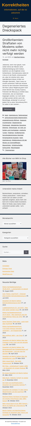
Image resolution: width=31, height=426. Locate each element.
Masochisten (6, 145)
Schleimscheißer (17, 145)
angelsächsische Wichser (10, 120)
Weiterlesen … (8, 109)
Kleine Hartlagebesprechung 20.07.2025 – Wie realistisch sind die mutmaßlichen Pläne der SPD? (14, 315)
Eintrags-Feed (7, 268)
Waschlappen (15, 148)
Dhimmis (5, 127)
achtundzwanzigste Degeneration (16, 118)
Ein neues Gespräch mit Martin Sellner (15, 373)
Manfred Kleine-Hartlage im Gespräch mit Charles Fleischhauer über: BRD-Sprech (15, 399)
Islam (6, 115)
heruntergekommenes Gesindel (12, 135)
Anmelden (5, 266)
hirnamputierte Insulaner (10, 138)
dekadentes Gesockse (18, 125)
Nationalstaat (23, 115)
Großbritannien (20, 133)
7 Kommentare (9, 150)
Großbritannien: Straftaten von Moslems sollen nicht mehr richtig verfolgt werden (14, 46)
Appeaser (23, 120)
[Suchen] (26, 252)
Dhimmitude (13, 127)
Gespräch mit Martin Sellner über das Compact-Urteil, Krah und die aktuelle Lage (15, 342)
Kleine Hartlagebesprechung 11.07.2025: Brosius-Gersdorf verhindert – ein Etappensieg (12, 328)
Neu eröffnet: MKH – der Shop (12, 335)
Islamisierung (13, 115)
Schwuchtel (6, 148)
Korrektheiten (15, 5)
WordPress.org (7, 274)
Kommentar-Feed (8, 271)
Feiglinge (11, 133)
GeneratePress (15, 423)
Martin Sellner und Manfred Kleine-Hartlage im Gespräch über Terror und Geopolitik (15, 413)
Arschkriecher (6, 123)
